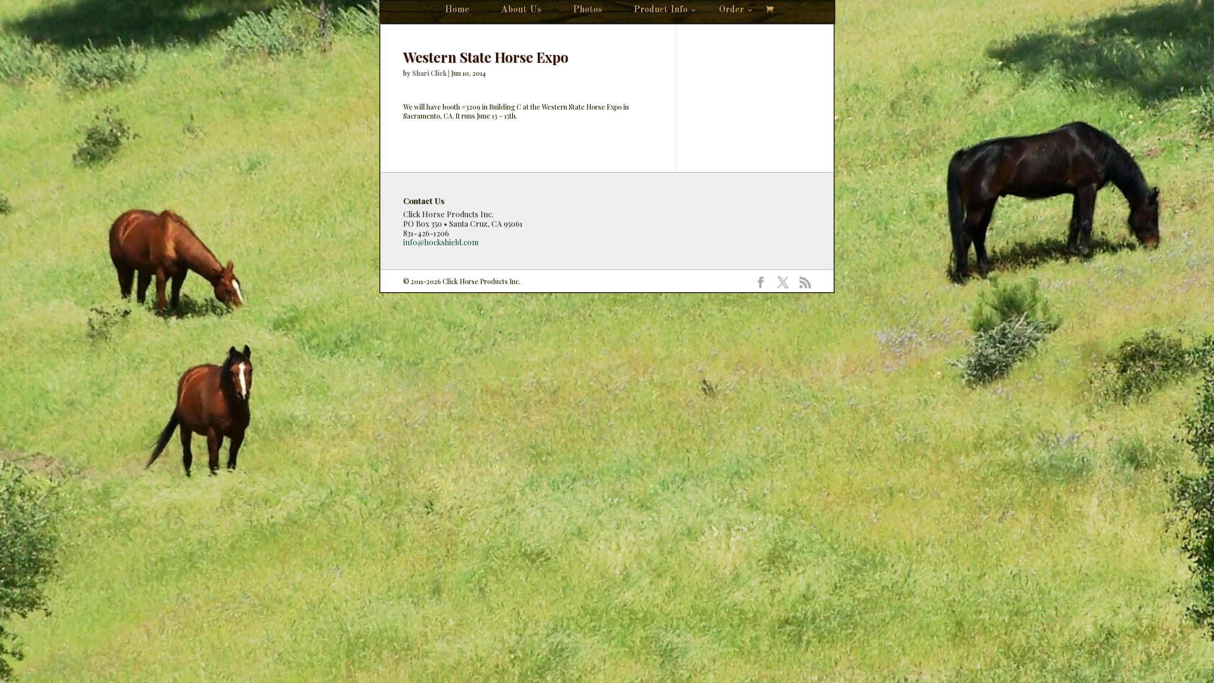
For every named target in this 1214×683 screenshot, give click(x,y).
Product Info (661, 11)
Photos (587, 11)
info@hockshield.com (440, 242)
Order (731, 11)
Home (457, 11)
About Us (521, 11)
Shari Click (429, 73)
